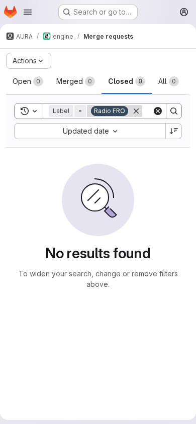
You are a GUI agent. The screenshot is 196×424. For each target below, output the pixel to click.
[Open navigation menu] (28, 12)
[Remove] (136, 111)
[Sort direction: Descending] (174, 131)
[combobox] (89, 131)
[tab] (28, 81)
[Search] (174, 111)
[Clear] (158, 111)
